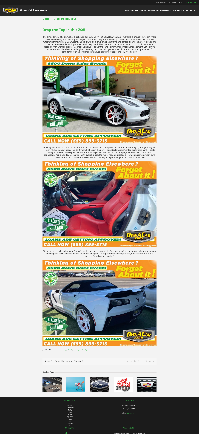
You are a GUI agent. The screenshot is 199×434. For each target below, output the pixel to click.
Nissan (70, 424)
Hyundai (70, 417)
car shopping (83, 350)
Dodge (70, 410)
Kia (70, 421)
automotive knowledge (59, 350)
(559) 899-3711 (191, 3)
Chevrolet (70, 408)
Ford (70, 412)
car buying (76, 350)
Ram (70, 426)
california (69, 350)
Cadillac (70, 405)
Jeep (70, 419)
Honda (70, 414)
